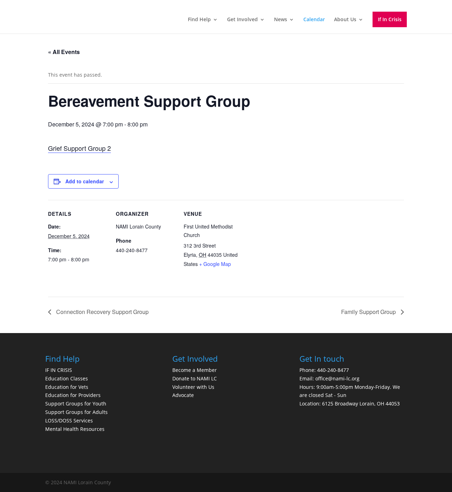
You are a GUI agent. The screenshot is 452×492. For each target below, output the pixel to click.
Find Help (199, 20)
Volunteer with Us (193, 387)
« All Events (64, 52)
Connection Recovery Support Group (102, 312)
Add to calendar (84, 181)
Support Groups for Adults (76, 412)
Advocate (183, 395)
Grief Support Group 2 (79, 148)
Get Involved (242, 20)
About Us (345, 20)
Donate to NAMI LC (194, 378)
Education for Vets (66, 387)
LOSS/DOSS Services (69, 420)
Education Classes (66, 378)
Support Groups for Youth (75, 403)
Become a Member (194, 370)
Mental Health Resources (75, 429)
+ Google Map (215, 263)
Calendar (314, 20)
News (280, 20)
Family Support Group (369, 312)
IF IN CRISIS (58, 370)
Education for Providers (73, 395)
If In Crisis (390, 19)
